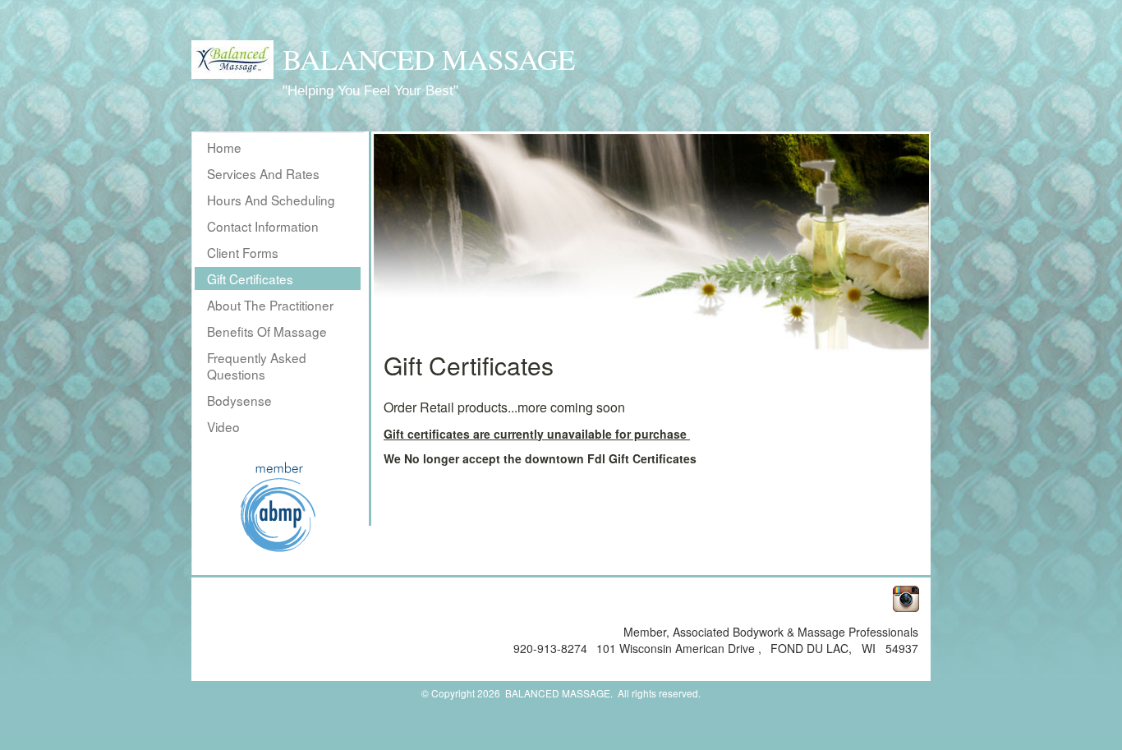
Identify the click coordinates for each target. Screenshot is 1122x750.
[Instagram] (903, 596)
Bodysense (239, 400)
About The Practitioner (270, 305)
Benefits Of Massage (267, 331)
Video (223, 426)
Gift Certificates (250, 278)
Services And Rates (263, 173)
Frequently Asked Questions (256, 365)
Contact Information (263, 226)
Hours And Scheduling (271, 200)
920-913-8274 (552, 648)
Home (224, 147)
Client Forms (242, 252)
